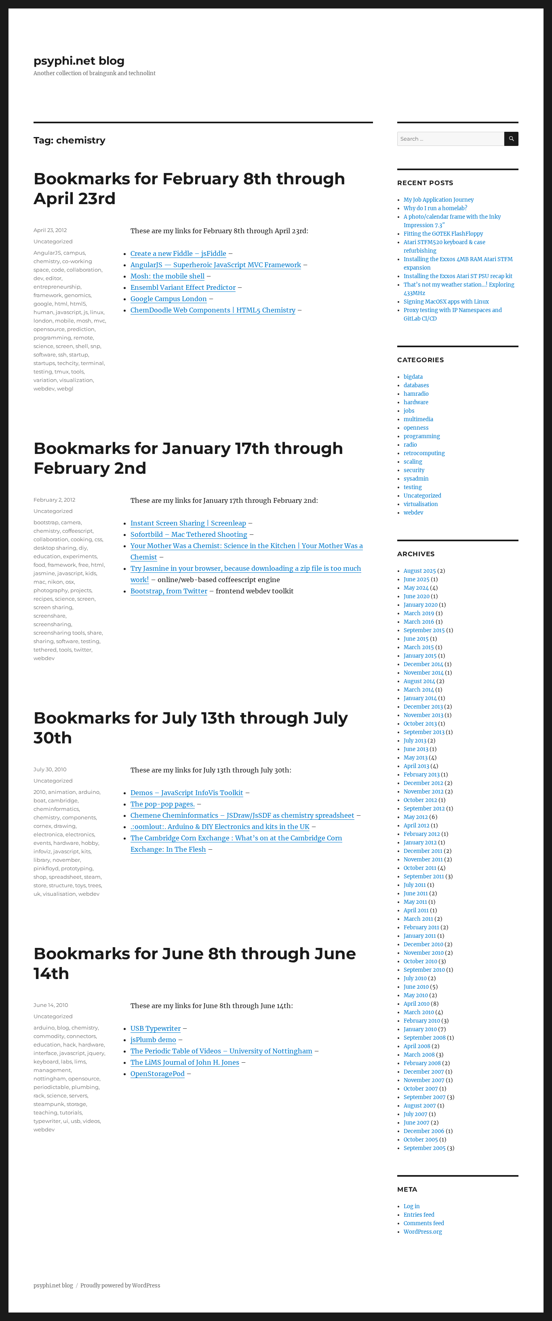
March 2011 (418, 919)
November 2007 (424, 1080)
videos (91, 1121)
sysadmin (416, 478)
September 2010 (424, 969)
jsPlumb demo (153, 1040)
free (83, 564)
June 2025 (417, 579)
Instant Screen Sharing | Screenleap (188, 523)
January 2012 (420, 842)
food (39, 564)
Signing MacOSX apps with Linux (446, 301)
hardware (66, 843)
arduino (88, 792)
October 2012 (420, 800)
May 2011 (415, 902)
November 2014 (424, 672)
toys (80, 885)
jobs (409, 410)
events (42, 843)
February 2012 (422, 834)
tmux (62, 371)
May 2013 (416, 757)
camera (71, 522)
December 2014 (423, 664)
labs (66, 1061)
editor (53, 278)
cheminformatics (56, 809)
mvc (99, 320)
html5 (78, 303)
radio (410, 444)
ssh (62, 354)
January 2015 (420, 655)
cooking (81, 539)
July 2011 (415, 885)
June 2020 (417, 596)
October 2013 (420, 723)
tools (77, 371)
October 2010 (420, 961)
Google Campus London (169, 299)
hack (69, 1044)
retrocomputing (424, 453)
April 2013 (416, 766)
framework (48, 295)
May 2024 (416, 588)
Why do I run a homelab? (435, 208)
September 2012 (424, 808)
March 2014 (419, 689)
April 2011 (416, 910)
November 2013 (423, 715)
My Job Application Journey (439, 199)
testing (43, 371)
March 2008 (419, 1054)
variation (45, 380)
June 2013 (416, 749)
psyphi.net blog (79, 61)
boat (40, 800)
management (52, 1070)
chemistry (47, 261)
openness (416, 427)
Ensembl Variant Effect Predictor (183, 287)
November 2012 (424, 791)
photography (51, 590)
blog (63, 1027)
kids (90, 573)
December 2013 (423, 706)
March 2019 (419, 613)
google (43, 303)
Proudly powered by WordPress (120, 1285)
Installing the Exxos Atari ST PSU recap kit (458, 276)
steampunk (49, 1104)
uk (37, 894)
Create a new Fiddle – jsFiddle (178, 253)
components (79, 817)
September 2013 (424, 732)
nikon (55, 581)
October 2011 (420, 868)
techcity (67, 363)
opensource (49, 329)
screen (64, 346)
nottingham (50, 1078)
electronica (48, 834)
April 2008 (417, 1046)
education (47, 556)
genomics (77, 295)
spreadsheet (65, 877)
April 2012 (417, 825)
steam (92, 877)
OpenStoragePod (158, 1074)
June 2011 (416, 893)
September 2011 (424, 876)
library (42, 860)
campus (74, 252)
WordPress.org (423, 1231)
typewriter (47, 1121)
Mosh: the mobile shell (167, 276)
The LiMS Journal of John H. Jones (185, 1062)
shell (82, 346)
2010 (40, 792)
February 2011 (421, 927)
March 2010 (419, 1012)
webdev (44, 388)
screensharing (52, 624)
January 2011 (420, 936)
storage (76, 1104)
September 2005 (425, 1148)
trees (94, 885)
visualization (76, 380)
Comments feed (424, 1223)
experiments (80, 556)
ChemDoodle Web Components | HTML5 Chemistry (213, 310)
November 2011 (423, 859)
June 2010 (416, 986)
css (98, 539)
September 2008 (425, 1037)
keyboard (46, 1061)
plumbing (85, 1087)
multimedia (418, 419)
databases (416, 385)
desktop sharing (55, 547)
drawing (65, 826)
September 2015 (424, 630)
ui (65, 1121)
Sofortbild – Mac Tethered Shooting (189, 534)
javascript (68, 312)
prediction (81, 329)
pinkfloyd (46, 868)
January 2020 (421, 604)
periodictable (51, 1087)
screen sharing (53, 607)
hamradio (416, 393)
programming (52, 337)
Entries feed (419, 1214)
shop (40, 877)
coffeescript (77, 531)
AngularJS (47, 252)
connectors (81, 1036)
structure (61, 885)
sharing (44, 641)
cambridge (63, 800)
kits (86, 851)
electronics (79, 834)
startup (78, 354)
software (45, 354)
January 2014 (420, 698)
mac (39, 581)
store (40, 885)
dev (38, 278)
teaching (45, 1112)
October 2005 (421, 1139)
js (86, 312)
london (43, 320)
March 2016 (419, 621)
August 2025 (420, 571)
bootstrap (46, 522)
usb (75, 1121)
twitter (82, 649)
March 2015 (419, 647)
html (61, 303)
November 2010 (424, 953)
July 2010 (415, 978)
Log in (412, 1206)
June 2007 (417, 1122)
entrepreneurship (57, 286)
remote (83, 337)
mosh (83, 320)
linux (96, 312)
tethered (45, 649)
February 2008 (422, 1063)
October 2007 (421, 1088)
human (43, 312)
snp (95, 346)
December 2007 (424, 1071)
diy (83, 547)
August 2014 (419, 681)
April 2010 (417, 1003)
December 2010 (423, 944)
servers (78, 1095)
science (43, 346)
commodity (49, 1036)
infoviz (42, 851)
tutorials (71, 1112)
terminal (92, 363)
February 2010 (422, 1020)
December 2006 (424, 1131)
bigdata (413, 377)
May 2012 (416, 817)
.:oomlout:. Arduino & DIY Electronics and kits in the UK (220, 827)
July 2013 (415, 740)
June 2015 (416, 638)
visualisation (59, 894)
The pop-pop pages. (163, 804)
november (66, 860)
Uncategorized (53, 241)
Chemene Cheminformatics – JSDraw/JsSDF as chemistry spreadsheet (242, 815)
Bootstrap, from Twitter (169, 591)
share (94, 632)
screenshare (49, 615)
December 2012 (423, 783)
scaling (413, 461)
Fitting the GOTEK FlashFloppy (443, 233)
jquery (95, 1053)
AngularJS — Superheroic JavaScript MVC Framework (216, 265)
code (57, 269)
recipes (43, 598)
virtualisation (421, 504)
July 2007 (416, 1114)
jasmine (44, 573)
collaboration (84, 269)
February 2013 (422, 774)
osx (69, 581)
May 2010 (416, 995)
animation (62, 792)
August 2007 (420, 1105)
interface (45, 1053)
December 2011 (423, 851)
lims (80, 1061)
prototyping (77, 868)
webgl (65, 388)
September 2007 (425, 1097)
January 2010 (420, 1029)
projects (80, 590)
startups (44, 363)
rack (39, 1095)
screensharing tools (59, 632)
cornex (42, 826)
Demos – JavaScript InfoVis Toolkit (187, 793)
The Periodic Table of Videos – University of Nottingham (221, 1051)
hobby (89, 843)
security (414, 470)
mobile (64, 320)
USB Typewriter (156, 1028)
